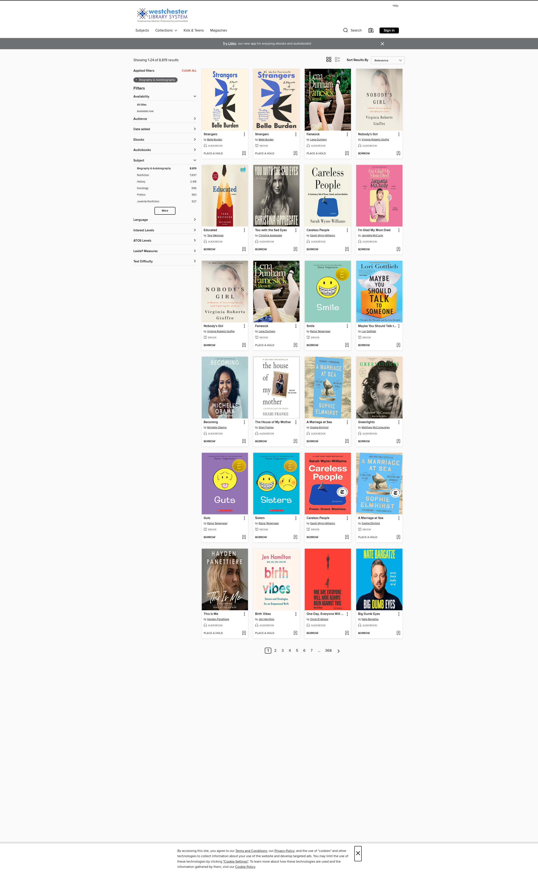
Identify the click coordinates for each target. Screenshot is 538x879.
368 (328, 650)
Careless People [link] (318, 230)
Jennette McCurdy (372, 235)
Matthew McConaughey (376, 427)
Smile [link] (310, 326)
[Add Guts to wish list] (244, 537)
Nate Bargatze (370, 619)
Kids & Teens (194, 30)
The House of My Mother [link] (273, 422)
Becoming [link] (211, 422)
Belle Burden (214, 139)
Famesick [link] (313, 134)
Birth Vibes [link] (263, 614)
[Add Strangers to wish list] (244, 153)
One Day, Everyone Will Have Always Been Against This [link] (326, 614)
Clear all (189, 71)
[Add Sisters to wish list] (295, 537)
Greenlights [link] (366, 422)
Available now (145, 111)
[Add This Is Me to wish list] (244, 633)
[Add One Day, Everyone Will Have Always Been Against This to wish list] (346, 633)
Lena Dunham (318, 139)
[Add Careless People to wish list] (346, 249)
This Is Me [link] (211, 614)
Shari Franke (266, 427)
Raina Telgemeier (320, 331)
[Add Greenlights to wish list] (398, 441)
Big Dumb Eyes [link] (369, 614)
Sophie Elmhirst (319, 427)
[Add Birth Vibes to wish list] (295, 633)
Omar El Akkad (319, 619)
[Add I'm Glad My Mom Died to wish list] (398, 249)
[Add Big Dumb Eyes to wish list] (398, 633)
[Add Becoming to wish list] (244, 441)
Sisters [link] (260, 518)
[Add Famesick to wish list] (346, 153)
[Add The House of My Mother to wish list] (295, 441)
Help (395, 5)
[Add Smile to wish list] (346, 345)
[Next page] (339, 650)
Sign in (389, 30)
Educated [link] (210, 230)
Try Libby (229, 43)
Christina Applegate (270, 235)
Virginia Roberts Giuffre (375, 139)
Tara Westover (215, 235)
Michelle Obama (217, 427)
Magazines (218, 30)
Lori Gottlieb (369, 331)
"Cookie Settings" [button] (235, 861)
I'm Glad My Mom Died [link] (374, 230)
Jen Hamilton (266, 619)
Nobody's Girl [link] (368, 134)
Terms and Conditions (251, 851)
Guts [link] (207, 518)
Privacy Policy (284, 851)
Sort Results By (357, 60)
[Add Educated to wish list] (244, 249)
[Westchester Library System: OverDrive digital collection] (164, 14)
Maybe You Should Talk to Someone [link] (377, 326)
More (165, 211)
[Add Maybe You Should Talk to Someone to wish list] (398, 345)
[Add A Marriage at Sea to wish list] (346, 441)
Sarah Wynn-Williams (322, 235)
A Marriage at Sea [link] (319, 422)
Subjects (142, 30)
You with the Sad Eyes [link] (271, 230)
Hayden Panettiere (218, 619)
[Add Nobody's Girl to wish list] (398, 153)
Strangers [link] (210, 134)
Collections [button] (164, 30)
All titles (141, 105)
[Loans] (371, 31)
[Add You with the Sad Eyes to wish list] (295, 249)
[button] (352, 31)
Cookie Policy (245, 867)
